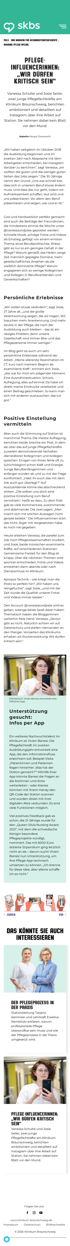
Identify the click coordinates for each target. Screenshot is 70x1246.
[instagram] (34, 1212)
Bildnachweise (55, 1224)
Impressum (10, 1224)
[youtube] (40, 1212)
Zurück (11, 914)
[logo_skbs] (22, 23)
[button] (6, 1239)
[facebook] (27, 1212)
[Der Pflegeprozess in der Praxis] (35, 969)
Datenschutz (32, 1224)
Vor (61, 914)
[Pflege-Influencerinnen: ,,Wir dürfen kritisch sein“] (35, 1080)
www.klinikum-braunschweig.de (31, 1220)
